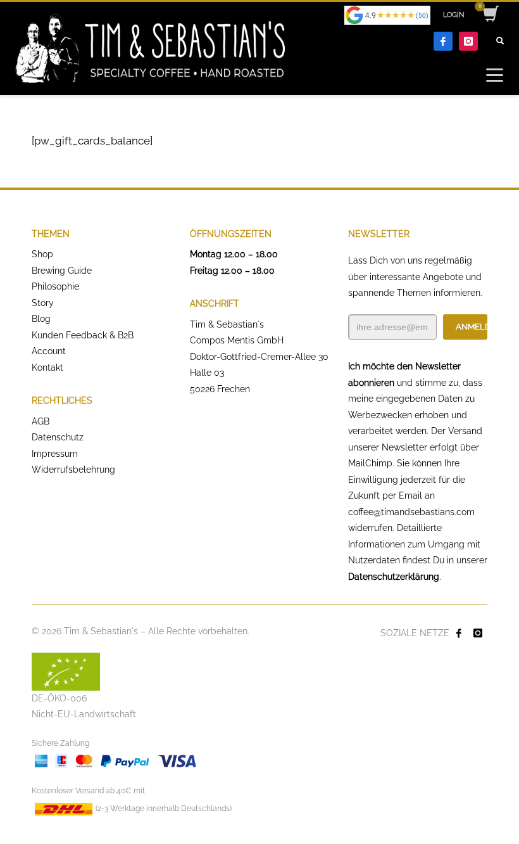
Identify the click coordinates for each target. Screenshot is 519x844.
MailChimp (370, 463)
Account (49, 351)
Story (43, 303)
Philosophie (55, 286)
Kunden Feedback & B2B (83, 335)
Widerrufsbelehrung (73, 469)
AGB (40, 421)
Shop (42, 254)
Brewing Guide (62, 270)
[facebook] (443, 41)
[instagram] (468, 41)
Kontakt (47, 367)
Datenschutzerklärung (393, 577)
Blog (41, 319)
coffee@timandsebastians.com (411, 512)
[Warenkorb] (490, 15)
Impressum (55, 454)
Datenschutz (58, 437)
